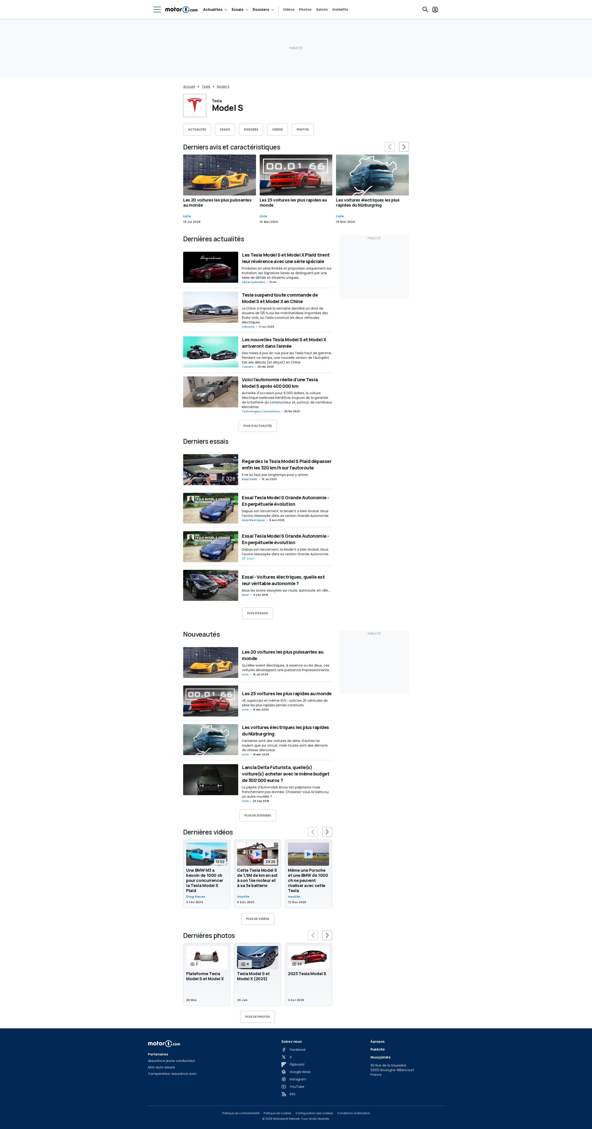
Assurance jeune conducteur (171, 1061)
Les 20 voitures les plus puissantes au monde (217, 202)
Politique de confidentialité (240, 1113)
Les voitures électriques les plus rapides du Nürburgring (367, 202)
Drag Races (195, 897)
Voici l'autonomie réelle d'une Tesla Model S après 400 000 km (280, 382)
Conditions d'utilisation (353, 1113)
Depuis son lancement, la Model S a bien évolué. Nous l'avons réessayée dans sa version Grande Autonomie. (285, 513)
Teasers (247, 367)
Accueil (189, 86)
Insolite (243, 897)
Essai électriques (253, 520)
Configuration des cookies (314, 1113)
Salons (322, 9)
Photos (305, 9)
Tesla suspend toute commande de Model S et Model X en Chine (280, 298)
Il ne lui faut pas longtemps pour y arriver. (275, 474)
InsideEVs (340, 9)
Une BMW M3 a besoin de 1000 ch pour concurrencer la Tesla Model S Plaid (204, 880)
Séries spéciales (253, 282)
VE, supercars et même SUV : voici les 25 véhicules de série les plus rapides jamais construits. (285, 702)
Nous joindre (380, 1057)
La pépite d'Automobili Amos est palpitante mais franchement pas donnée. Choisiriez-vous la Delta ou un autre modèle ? (285, 792)
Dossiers (261, 9)
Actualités (212, 9)
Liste (187, 216)
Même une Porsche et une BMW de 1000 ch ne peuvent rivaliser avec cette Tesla (308, 880)
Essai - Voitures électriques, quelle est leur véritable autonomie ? (283, 580)
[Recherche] (425, 9)
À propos (377, 1041)
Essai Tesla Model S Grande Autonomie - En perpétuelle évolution (285, 500)
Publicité (377, 1049)
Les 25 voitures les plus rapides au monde (293, 202)
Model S (223, 86)
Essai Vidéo (249, 479)
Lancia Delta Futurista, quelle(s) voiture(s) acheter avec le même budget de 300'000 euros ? (285, 773)
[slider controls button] (390, 147)
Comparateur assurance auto (172, 1074)
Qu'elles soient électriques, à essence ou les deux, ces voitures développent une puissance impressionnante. (286, 667)
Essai (250, 558)
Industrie (248, 327)
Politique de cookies (277, 1113)
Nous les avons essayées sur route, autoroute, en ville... (286, 590)
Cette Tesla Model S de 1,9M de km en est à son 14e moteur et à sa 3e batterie (257, 877)
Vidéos (288, 9)
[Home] (181, 9)
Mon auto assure (161, 1067)
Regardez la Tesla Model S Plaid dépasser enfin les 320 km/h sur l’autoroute (286, 464)
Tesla (206, 86)
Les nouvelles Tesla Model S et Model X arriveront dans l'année (284, 342)
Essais (238, 9)
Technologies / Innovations (261, 411)
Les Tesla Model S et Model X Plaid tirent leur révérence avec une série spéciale (286, 258)
